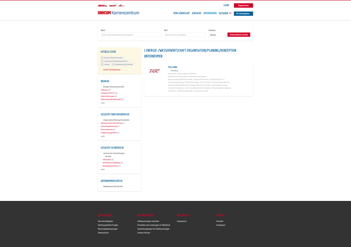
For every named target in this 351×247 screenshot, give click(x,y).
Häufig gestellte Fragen (108, 225)
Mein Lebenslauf (181, 13)
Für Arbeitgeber (242, 13)
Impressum (181, 221)
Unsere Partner (143, 232)
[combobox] (131, 35)
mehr (103, 103)
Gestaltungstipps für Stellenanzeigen (153, 229)
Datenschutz (103, 232)
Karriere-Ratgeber (105, 221)
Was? (103, 30)
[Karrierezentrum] (118, 12)
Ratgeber (224, 13)
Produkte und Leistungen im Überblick (153, 225)
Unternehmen (210, 13)
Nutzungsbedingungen (108, 229)
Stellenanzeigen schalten (148, 221)
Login (226, 5)
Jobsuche (196, 13)
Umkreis (212, 30)
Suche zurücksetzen (111, 69)
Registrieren (243, 5)
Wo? (166, 30)
